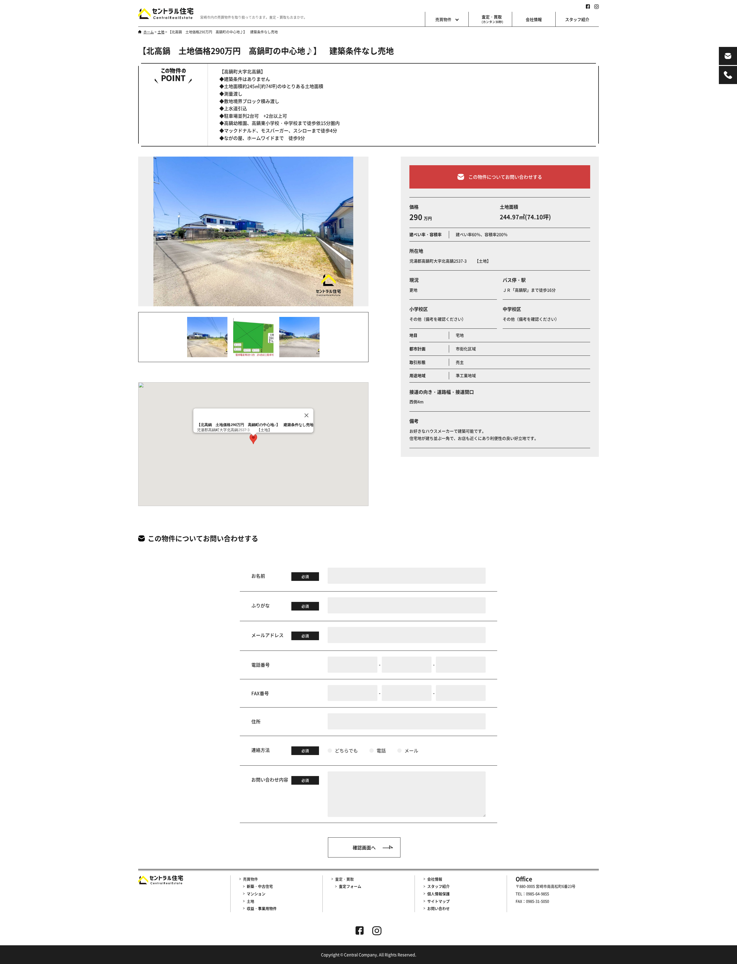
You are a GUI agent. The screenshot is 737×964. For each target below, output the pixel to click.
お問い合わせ (438, 908)
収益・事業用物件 (262, 908)
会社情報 (534, 19)
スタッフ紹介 (577, 19)
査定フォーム (350, 886)
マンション (256, 893)
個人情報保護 (438, 893)
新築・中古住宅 (260, 886)
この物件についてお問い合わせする (505, 176)
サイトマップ (438, 901)
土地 (250, 901)
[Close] (307, 415)
